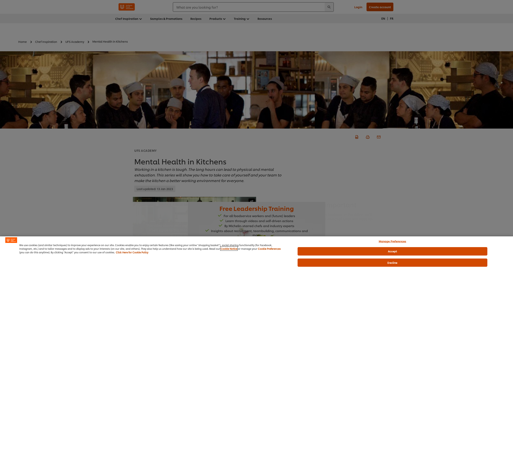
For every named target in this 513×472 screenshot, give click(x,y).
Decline (392, 262)
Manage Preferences (392, 241)
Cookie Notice (229, 248)
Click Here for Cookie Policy (132, 252)
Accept (392, 251)
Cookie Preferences (269, 248)
